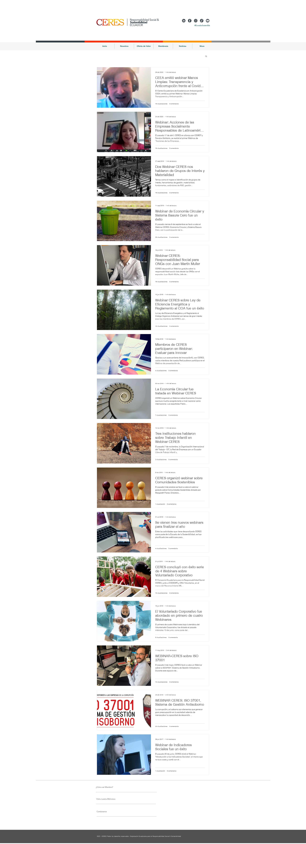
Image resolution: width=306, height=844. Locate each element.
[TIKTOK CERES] (201, 20)
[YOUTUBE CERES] (207, 20)
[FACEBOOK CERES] (189, 20)
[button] (124, 46)
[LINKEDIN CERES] (184, 20)
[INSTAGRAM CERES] (195, 20)
